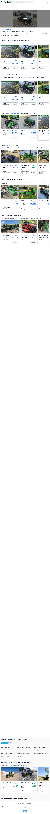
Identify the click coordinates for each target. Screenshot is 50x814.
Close (25, 811)
